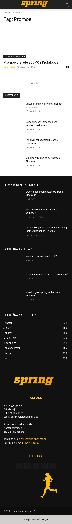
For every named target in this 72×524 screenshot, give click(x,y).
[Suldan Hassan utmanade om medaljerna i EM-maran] (13, 127)
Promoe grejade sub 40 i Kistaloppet (31, 62)
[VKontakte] (52, 466)
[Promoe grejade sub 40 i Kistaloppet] (36, 42)
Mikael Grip (9, 67)
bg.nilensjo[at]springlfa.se (32, 438)
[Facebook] (27, 466)
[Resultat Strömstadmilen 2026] (13, 261)
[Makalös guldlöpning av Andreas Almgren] (13, 163)
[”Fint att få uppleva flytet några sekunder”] (13, 215)
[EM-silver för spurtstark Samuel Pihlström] (13, 145)
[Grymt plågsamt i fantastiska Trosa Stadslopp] (13, 197)
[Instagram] (44, 466)
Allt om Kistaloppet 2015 (14, 56)
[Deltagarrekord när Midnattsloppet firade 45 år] (13, 109)
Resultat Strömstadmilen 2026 (42, 256)
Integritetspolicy (30, 442)
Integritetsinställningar (36, 519)
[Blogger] (19, 466)
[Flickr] (36, 466)
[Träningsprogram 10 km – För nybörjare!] (13, 279)
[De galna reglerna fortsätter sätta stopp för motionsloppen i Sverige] (13, 233)
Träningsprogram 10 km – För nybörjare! (47, 274)
